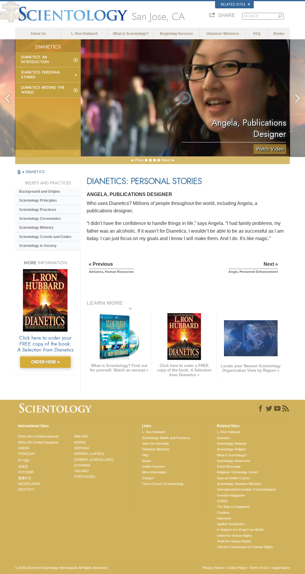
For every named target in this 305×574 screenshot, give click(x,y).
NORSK (80, 442)
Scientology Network (232, 443)
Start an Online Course (233, 478)
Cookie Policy (236, 568)
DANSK (23, 448)
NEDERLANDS (29, 484)
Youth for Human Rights (234, 541)
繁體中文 (24, 478)
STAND (222, 501)
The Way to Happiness (233, 506)
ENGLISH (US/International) (38, 436)
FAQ (256, 34)
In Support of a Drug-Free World (240, 529)
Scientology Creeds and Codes (45, 237)
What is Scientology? (130, 34)
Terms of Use (259, 568)
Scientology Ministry (36, 227)
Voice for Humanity (155, 443)
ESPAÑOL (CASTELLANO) (94, 459)
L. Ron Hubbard (84, 34)
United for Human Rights (234, 535)
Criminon (223, 512)
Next (165, 160)
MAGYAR (81, 436)
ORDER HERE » (45, 362)
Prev (139, 160)
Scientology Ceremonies (40, 219)
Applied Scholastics (231, 524)
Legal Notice (281, 568)
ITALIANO (81, 471)
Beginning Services (176, 34)
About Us (38, 34)
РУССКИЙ (26, 472)
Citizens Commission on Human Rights (245, 547)
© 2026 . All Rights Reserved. (61, 568)
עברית (23, 460)
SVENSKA (81, 448)
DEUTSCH (26, 489)
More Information (154, 472)
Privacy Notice (213, 568)
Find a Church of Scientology (163, 484)
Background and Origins (39, 191)
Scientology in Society (38, 246)
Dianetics (223, 438)
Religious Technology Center (237, 472)
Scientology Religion (231, 449)
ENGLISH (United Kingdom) (38, 442)
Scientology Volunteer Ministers (239, 484)
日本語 (23, 466)
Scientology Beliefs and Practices (166, 438)
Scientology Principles (38, 200)
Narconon (224, 518)
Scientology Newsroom (233, 461)
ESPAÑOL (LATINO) (89, 453)
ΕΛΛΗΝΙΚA (82, 465)
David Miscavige (229, 466)
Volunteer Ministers (222, 34)
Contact (147, 478)
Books (278, 34)
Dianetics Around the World (43, 90)
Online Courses (153, 466)
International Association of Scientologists (246, 489)
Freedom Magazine (231, 495)
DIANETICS (35, 172)
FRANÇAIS (26, 453)
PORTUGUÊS (84, 476)
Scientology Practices (37, 210)
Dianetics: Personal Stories (40, 75)
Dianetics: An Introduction (35, 60)
